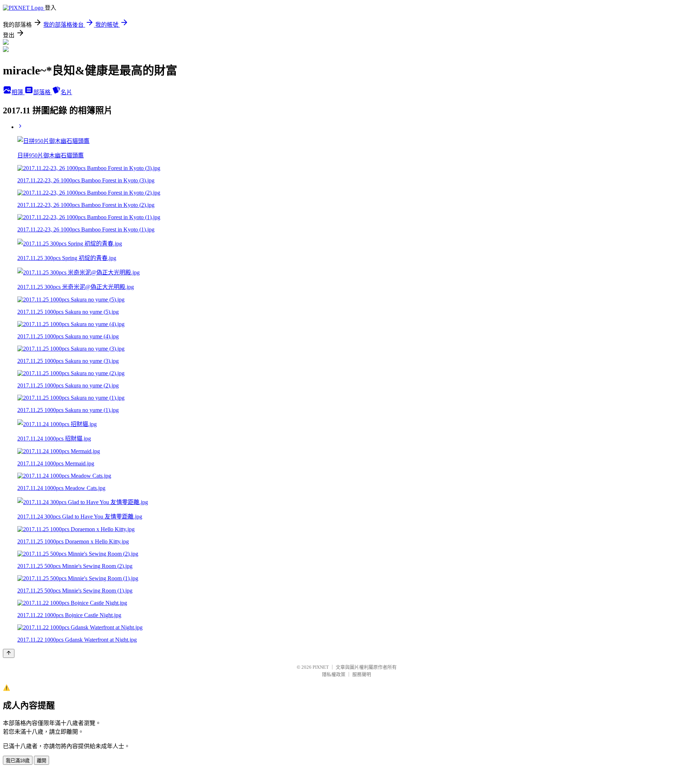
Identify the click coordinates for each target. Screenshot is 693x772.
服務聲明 (361, 674)
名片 (66, 92)
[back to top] (8, 653)
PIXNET (321, 667)
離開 (41, 760)
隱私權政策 (333, 674)
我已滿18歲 (18, 760)
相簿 (18, 92)
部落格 (42, 92)
